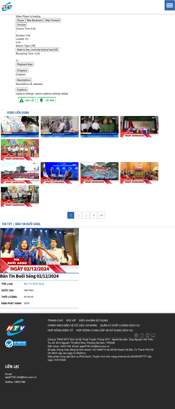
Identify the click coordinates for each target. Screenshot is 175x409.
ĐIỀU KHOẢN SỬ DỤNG (93, 320)
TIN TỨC (7, 224)
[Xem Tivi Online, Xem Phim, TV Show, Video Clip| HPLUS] (13, 6)
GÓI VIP (71, 320)
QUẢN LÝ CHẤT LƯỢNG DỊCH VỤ (120, 325)
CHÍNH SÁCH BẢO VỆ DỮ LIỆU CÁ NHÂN (72, 325)
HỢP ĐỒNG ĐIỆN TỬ (60, 330)
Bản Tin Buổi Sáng (27, 224)
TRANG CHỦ (55, 320)
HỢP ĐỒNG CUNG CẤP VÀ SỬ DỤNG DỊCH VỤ (104, 330)
